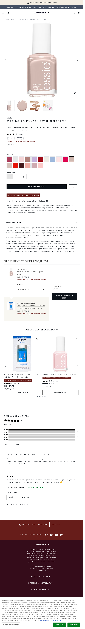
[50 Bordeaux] (21, 165)
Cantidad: (11, 172)
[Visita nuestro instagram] (51, 534)
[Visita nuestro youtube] (56, 534)
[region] (41, 613)
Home (6, 19)
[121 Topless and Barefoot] (9, 165)
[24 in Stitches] (9, 159)
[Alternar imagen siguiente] (78, 60)
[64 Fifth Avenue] (15, 165)
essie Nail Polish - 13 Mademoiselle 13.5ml (59, 375)
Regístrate (56, 525)
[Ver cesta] (79, 13)
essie (9, 118)
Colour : (10, 154)
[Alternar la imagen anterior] (5, 60)
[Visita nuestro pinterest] (61, 534)
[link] (73, 13)
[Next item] (78, 366)
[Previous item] (5, 366)
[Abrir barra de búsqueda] (7, 13)
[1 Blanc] (15, 159)
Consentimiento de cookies (41, 566)
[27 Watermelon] (65, 159)
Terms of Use (56, 620)
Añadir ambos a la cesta (64, 297)
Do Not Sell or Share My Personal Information (41, 569)
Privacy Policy (44, 620)
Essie (13, 19)
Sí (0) (13, 497)
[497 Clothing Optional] (28, 159)
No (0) (26, 497)
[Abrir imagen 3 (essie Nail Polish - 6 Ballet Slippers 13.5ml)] (35, 105)
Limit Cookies (74, 624)
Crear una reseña (12, 445)
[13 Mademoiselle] (21, 159)
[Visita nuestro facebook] (46, 534)
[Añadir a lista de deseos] (73, 186)
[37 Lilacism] (34, 159)
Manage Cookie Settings (11, 624)
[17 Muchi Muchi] (59, 159)
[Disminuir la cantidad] (10, 176)
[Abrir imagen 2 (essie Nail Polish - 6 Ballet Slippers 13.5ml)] (22, 105)
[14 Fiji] (40, 165)
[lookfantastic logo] (42, 13)
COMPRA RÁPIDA (22, 393)
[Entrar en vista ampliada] (75, 93)
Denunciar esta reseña (17, 505)
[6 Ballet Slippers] (71, 159)
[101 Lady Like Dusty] (34, 165)
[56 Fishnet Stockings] (40, 159)
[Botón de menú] (2, 13)
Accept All (59, 624)
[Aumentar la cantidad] (23, 176)
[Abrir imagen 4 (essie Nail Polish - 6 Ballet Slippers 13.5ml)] (48, 105)
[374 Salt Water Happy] (52, 159)
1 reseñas (19, 134)
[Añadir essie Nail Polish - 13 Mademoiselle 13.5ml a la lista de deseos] (75, 338)
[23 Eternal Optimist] (28, 165)
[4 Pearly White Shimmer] (46, 159)
